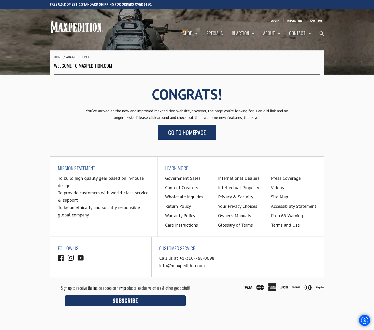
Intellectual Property (238, 187)
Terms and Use (285, 225)
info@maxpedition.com (182, 265)
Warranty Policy (180, 215)
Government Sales (182, 178)
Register (294, 20)
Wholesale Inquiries (184, 197)
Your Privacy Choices (237, 206)
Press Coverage (286, 178)
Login (275, 20)
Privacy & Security (235, 197)
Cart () (316, 20)
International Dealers (239, 178)
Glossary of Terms (235, 225)
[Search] (322, 36)
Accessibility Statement (293, 206)
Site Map (279, 197)
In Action (241, 33)
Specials (214, 33)
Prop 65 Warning (287, 215)
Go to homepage (187, 132)
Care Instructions (181, 225)
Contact (298, 33)
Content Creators (181, 187)
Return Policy (178, 206)
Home (58, 57)
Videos (277, 187)
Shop (188, 33)
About (269, 33)
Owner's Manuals (234, 215)
